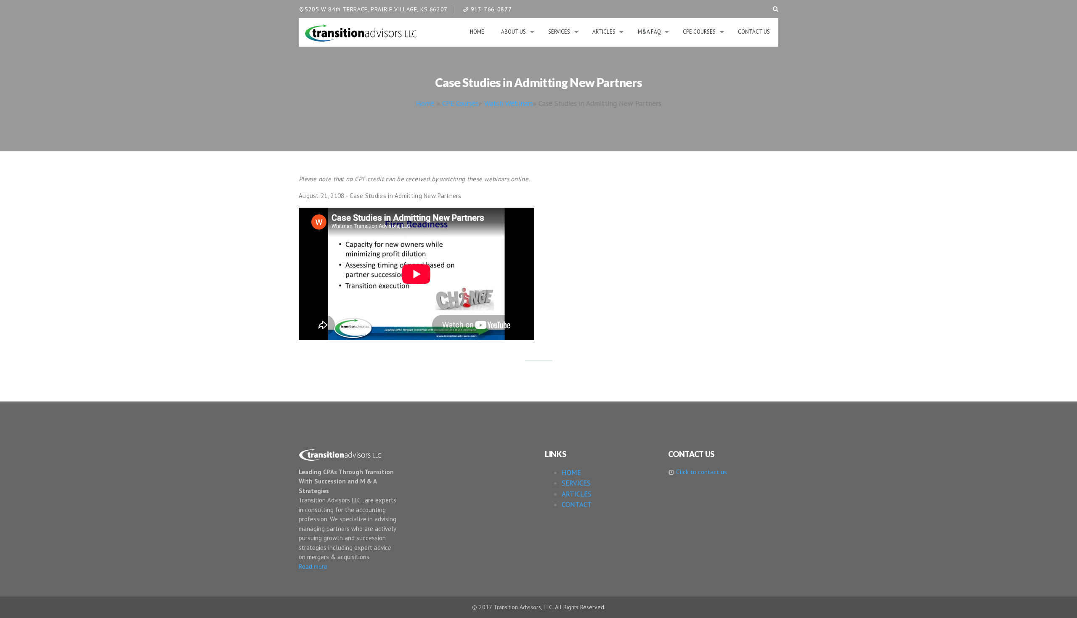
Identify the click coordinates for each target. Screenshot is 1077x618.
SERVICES (576, 483)
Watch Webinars (508, 103)
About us (513, 31)
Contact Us (754, 31)
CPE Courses (699, 31)
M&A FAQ (649, 31)
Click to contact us (700, 472)
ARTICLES (577, 494)
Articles (603, 31)
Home (477, 31)
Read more (313, 566)
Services (559, 31)
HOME (571, 472)
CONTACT (577, 504)
